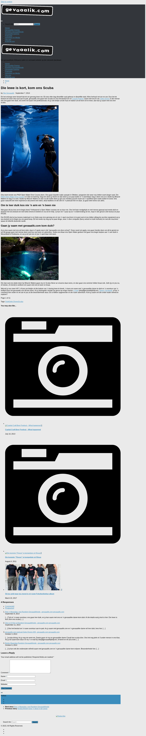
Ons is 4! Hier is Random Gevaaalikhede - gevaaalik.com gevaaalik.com (32, 623)
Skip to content (6, 2)
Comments (9, 606)
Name (4, 676)
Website (4, 684)
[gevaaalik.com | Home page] (73, 11)
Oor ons (8, 39)
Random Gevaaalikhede (14, 32)
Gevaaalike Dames (12, 30)
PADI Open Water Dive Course (12, 197)
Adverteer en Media (12, 37)
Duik (7, 301)
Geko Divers (105, 99)
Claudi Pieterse (78, 99)
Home (7, 28)
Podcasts (8, 36)
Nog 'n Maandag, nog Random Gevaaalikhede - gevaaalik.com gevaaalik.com (34, 612)
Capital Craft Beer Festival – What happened (23, 430)
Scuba (20, 301)
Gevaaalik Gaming (12, 34)
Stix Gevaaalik (8, 93)
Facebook (108, 290)
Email (3, 680)
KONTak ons (10, 41)
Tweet (101, 290)
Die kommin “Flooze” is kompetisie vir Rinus (23, 557)
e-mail (76, 290)
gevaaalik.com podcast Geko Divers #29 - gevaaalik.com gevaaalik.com (32, 632)
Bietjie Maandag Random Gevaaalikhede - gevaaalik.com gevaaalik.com (32, 643)
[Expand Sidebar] (2, 692)
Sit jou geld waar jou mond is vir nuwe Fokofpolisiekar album (29, 594)
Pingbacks (9, 608)
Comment (5, 673)
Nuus (7, 81)
